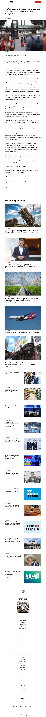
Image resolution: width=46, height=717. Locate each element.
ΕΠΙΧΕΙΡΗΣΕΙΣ (8, 361)
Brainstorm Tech (23, 663)
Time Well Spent (23, 667)
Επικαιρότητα (23, 635)
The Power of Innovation (23, 661)
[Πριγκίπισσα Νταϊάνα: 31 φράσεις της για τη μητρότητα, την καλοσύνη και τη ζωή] (32, 560)
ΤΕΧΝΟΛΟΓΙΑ (7, 437)
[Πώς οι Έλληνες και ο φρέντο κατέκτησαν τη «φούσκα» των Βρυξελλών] (32, 510)
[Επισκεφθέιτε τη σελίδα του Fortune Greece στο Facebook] (16, 700)
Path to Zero (23, 669)
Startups (23, 644)
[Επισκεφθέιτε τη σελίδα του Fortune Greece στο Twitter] (18, 700)
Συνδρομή (23, 685)
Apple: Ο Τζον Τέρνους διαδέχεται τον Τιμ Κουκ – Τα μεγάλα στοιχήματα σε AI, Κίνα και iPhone (13, 440)
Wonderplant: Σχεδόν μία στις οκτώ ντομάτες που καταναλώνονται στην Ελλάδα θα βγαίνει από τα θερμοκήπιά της (22, 300)
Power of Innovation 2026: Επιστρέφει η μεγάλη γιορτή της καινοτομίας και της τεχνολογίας (12, 523)
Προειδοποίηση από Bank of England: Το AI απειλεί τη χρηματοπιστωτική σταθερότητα (12, 540)
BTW (34, 706)
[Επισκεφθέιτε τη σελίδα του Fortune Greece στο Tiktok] (26, 700)
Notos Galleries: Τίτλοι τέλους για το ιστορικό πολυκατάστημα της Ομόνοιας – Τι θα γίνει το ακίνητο (20, 364)
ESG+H (23, 657)
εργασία (33, 72)
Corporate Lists (23, 620)
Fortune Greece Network (23, 628)
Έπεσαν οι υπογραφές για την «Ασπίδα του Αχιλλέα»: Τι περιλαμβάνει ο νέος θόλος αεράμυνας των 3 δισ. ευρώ (23, 232)
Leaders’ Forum (23, 624)
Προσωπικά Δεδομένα (23, 689)
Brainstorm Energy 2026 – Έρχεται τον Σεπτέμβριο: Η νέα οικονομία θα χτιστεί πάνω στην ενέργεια (13, 490)
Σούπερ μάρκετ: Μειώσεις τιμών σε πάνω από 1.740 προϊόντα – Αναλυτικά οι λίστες (13, 390)
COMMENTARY (8, 404)
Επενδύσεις (23, 642)
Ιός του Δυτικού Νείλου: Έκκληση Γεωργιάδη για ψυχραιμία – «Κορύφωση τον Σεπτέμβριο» (13, 473)
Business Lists (23, 622)
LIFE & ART (7, 553)
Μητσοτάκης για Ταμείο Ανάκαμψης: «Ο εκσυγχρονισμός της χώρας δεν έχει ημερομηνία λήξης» (21, 266)
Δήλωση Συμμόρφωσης (23, 679)
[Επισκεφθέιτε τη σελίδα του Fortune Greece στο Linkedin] (21, 700)
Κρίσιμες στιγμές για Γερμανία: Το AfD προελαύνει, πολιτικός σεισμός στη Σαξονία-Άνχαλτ (13, 457)
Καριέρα (23, 646)
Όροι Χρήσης (23, 687)
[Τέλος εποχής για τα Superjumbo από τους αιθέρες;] (23, 318)
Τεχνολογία (23, 640)
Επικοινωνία (23, 681)
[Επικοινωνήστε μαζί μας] (29, 700)
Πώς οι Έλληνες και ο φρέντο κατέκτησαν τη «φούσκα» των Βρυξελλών (12, 507)
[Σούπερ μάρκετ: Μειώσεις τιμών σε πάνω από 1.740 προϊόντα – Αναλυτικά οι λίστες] (32, 394)
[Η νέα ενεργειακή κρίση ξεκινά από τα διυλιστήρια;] (32, 377)
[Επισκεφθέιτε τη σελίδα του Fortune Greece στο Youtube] (24, 701)
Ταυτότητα (23, 677)
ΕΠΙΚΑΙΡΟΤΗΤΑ (8, 7)
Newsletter (23, 683)
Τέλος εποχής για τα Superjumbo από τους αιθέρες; (22, 332)
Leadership (23, 648)
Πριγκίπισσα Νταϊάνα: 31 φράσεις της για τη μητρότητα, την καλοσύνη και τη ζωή (13, 556)
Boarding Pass (23, 659)
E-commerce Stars (23, 665)
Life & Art (23, 638)
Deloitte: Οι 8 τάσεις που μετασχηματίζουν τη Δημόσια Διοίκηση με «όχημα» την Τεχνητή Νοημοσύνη (13, 424)
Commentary (23, 650)
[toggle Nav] (5, 2)
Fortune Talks (23, 626)
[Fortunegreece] (10, 2)
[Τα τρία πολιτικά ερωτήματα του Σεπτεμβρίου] (32, 411)
